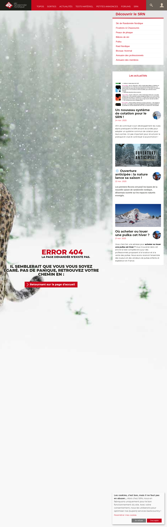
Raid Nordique (123, 46)
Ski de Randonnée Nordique (129, 23)
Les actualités (138, 75)
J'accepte (154, 521)
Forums (126, 6)
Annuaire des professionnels (130, 55)
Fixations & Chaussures (127, 28)
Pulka (118, 41)
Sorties (51, 6)
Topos (40, 6)
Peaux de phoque (124, 32)
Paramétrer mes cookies (125, 515)
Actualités (65, 6)
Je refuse (139, 521)
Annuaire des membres (127, 60)
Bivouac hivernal (124, 50)
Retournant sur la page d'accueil (52, 284)
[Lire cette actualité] (138, 95)
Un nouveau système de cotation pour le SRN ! (132, 114)
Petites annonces (107, 6)
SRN (136, 6)
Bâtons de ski (122, 37)
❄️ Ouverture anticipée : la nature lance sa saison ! (131, 174)
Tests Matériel (84, 6)
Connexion (162, 5)
